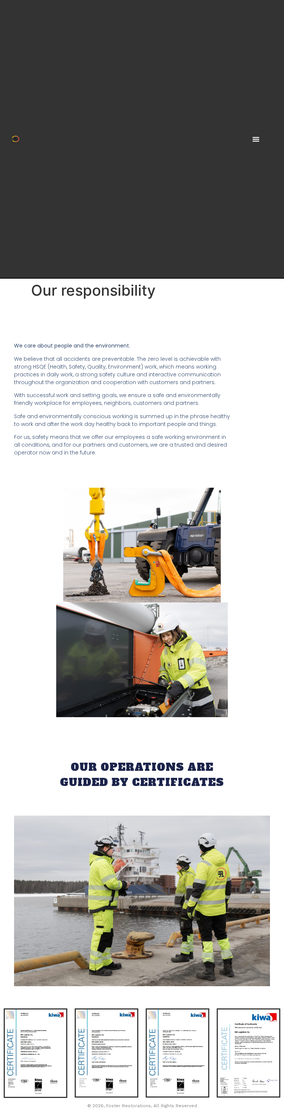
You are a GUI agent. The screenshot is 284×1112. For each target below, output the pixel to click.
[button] (255, 139)
